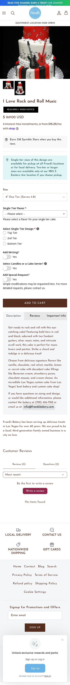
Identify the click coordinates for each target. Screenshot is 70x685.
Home (17, 566)
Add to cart (35, 303)
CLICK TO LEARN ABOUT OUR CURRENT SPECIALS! (35, 5)
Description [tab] (13, 315)
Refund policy (22, 583)
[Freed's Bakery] (35, 13)
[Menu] (4, 13)
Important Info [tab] (56, 315)
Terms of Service (46, 575)
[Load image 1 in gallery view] (35, 52)
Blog (41, 566)
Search (52, 566)
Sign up (35, 627)
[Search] (14, 13)
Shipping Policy (46, 583)
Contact (29, 566)
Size (5, 189)
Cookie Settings (35, 592)
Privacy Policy (22, 575)
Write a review (35, 491)
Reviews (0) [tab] (19, 464)
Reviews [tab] (35, 315)
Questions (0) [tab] (51, 464)
